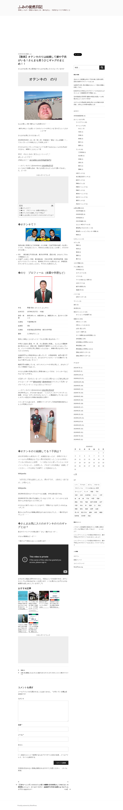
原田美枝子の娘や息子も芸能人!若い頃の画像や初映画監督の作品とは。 (54, 604)
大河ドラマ (79, 283)
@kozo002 (37, 382)
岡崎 (77, 245)
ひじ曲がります (40, 672)
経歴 (91, 509)
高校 (89, 516)
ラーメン (76, 301)
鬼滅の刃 (78, 290)
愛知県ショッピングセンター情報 (86, 231)
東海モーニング (80, 193)
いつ (76, 484)
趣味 (90, 512)
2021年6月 (77, 371)
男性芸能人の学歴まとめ (83, 349)
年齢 (86, 502)
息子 (101, 502)
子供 (87, 498)
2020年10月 (77, 382)
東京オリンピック (79, 312)
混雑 (90, 505)
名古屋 (80, 155)
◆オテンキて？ (26, 208)
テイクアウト (80, 122)
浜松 (79, 162)
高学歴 (83, 516)
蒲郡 (77, 255)
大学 (101, 495)
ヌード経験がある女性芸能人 (84, 335)
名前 (20, 725)
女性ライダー (80, 297)
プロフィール (79, 488)
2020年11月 (77, 378)
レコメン (58, 672)
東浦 (79, 138)
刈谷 (79, 132)
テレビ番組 (77, 266)
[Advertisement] (61, 30)
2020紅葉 (79, 217)
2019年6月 (77, 439)
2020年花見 (79, 214)
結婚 (97, 509)
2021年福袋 (79, 221)
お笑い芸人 (79, 328)
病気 (81, 509)
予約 (97, 491)
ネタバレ (97, 484)
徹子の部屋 (79, 286)
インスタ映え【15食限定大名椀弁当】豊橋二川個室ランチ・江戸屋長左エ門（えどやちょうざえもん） (33, 606)
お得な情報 (77, 208)
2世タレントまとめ (82, 325)
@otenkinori (47, 382)
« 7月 (75, 474)
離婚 (101, 512)
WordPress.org (78, 567)
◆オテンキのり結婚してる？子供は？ (33, 213)
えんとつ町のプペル (82, 224)
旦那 (76, 505)
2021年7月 (77, 367)
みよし (80, 128)
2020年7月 (77, 393)
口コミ (95, 495)
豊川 (79, 142)
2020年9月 (77, 385)
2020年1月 (77, 414)
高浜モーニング (80, 204)
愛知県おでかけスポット (83, 228)
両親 (92, 491)
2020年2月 (77, 410)
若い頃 (77, 512)
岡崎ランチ (79, 190)
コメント (21, 698)
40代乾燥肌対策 (78, 116)
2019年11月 (77, 421)
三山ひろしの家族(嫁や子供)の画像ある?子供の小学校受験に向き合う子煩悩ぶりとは (22, 628)
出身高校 (88, 495)
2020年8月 (77, 389)
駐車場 (77, 516)
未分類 (76, 308)
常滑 (77, 248)
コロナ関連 (77, 263)
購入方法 (84, 512)
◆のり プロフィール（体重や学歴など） (34, 210)
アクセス (82, 484)
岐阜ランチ (79, 180)
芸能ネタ (23, 670)
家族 (76, 502)
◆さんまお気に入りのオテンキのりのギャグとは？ (37, 215)
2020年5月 (77, 400)
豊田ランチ (79, 200)
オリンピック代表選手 (82, 314)
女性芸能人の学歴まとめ (83, 342)
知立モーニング (80, 197)
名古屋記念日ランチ (82, 176)
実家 (98, 498)
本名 (81, 505)
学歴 (92, 498)
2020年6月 (77, 396)
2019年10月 (77, 425)
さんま (31, 672)
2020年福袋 (79, 211)
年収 (81, 502)
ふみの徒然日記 (30, 7)
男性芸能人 (79, 345)
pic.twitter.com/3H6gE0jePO (40, 160)
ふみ (30, 54)
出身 (81, 495)
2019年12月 (77, 418)
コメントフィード (79, 563)
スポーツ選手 (80, 332)
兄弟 (76, 495)
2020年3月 (77, 407)
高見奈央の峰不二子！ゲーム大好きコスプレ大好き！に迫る (43, 604)
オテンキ (46, 672)
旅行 (75, 304)
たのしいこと (78, 239)
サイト (20, 745)
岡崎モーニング (80, 187)
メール (21, 735)
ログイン (76, 556)
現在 (99, 505)
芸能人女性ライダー (82, 352)
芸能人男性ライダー (82, 355)
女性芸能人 (79, 338)
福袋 (86, 509)
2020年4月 (77, 403)
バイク (76, 294)
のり (35, 672)
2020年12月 (77, 375)
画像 (76, 509)
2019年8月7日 (47, 166)
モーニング (79, 125)
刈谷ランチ (79, 173)
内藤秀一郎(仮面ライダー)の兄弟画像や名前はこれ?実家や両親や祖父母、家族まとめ (33, 628)
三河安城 (81, 152)
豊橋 (79, 169)
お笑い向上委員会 (25, 672)
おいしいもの (78, 119)
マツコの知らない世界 (82, 279)
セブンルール (80, 273)
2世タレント (80, 321)
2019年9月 (77, 428)
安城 (79, 135)
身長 (95, 512)
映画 (77, 234)
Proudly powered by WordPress (27, 805)
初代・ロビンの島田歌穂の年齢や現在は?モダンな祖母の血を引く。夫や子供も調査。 (22, 605)
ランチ (78, 149)
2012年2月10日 (48, 390)
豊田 (79, 145)
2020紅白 (79, 269)
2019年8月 (77, 432)
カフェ (76, 242)
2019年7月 (77, 436)
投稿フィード (78, 560)
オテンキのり (52, 672)
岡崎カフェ (79, 183)
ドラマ (78, 276)
